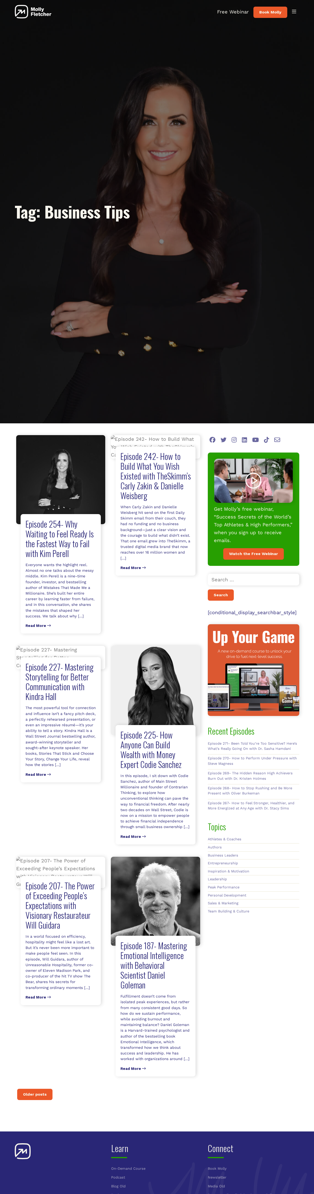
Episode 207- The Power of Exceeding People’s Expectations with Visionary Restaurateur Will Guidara (60, 905)
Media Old (216, 1186)
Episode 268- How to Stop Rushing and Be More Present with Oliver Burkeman (250, 790)
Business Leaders (223, 855)
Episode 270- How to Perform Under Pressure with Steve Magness (252, 761)
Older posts (35, 1094)
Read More (36, 625)
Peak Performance (223, 887)
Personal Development (227, 895)
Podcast (118, 1177)
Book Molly (270, 12)
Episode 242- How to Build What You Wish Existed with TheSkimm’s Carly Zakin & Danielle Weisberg (155, 476)
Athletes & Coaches (224, 839)
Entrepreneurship (223, 863)
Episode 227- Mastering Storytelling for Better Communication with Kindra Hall (59, 681)
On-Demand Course (128, 1168)
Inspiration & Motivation (228, 871)
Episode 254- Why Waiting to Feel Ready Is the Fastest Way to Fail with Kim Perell (60, 538)
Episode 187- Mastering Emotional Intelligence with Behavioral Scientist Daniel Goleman (153, 965)
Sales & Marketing (223, 903)
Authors (215, 847)
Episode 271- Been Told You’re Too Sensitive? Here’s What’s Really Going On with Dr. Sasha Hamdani (252, 746)
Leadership (217, 879)
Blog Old (118, 1186)
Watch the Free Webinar (253, 553)
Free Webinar (233, 12)
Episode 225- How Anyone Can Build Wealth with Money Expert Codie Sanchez (151, 749)
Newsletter (217, 1177)
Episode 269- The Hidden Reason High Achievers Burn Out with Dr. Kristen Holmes (250, 775)
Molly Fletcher (33, 11)
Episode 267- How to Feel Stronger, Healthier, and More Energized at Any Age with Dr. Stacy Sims (251, 805)
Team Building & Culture (228, 911)
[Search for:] (253, 580)
